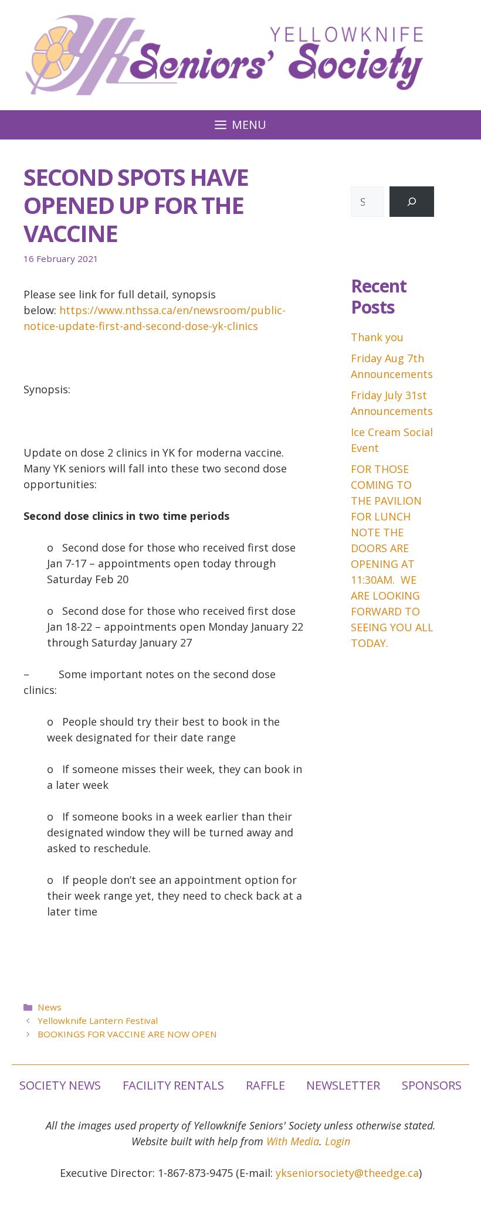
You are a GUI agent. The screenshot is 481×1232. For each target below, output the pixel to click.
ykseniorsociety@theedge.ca (347, 1173)
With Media (292, 1141)
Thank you (377, 337)
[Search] (411, 201)
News (50, 1007)
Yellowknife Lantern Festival (98, 1020)
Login (337, 1141)
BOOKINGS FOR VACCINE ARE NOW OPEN (127, 1034)
